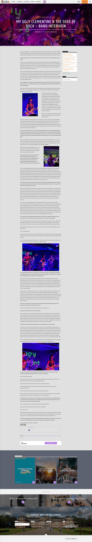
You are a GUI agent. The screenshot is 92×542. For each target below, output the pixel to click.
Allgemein (38, 458)
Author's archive (51, 443)
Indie (29, 435)
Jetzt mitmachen (49, 528)
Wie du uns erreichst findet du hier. (37, 526)
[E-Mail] (29, 430)
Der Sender (27, 1)
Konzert (38, 435)
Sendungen (20, 1)
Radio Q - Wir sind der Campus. (46, 515)
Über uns (38, 1)
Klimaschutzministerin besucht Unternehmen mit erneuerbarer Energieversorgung (68, 69)
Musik (47, 17)
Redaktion (59, 481)
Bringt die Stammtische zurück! (67, 470)
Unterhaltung (52, 17)
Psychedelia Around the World (25, 470)
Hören (85, 1)
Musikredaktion (18, 481)
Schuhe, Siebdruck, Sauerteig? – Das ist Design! (69, 498)
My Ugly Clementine (53, 435)
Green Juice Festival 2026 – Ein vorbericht (46, 470)
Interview (39, 17)
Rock (22, 437)
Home (65, 523)
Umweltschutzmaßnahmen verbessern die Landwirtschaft (68, 55)
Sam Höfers (44, 32)
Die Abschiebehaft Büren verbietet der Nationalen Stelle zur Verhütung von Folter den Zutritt (69, 60)
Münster (43, 17)
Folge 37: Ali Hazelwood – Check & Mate (23, 498)
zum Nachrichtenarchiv (66, 72)
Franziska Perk (39, 481)
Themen (13, 1)
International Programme (20, 458)
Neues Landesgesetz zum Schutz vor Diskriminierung (69, 65)
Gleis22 (25, 435)
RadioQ (59, 435)
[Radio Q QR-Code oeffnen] (44, 2)
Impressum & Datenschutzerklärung (70, 526)
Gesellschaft (60, 458)
